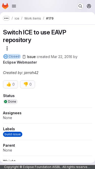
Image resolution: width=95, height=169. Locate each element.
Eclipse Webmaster (20, 62)
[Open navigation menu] (14, 6)
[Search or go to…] (80, 6)
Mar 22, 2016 (61, 56)
